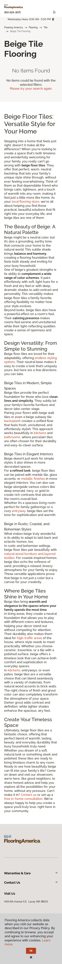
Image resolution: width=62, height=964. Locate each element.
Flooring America (13, 27)
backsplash (12, 421)
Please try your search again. (31, 88)
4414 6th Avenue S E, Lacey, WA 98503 (26, 901)
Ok (31, 950)
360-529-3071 (12, 12)
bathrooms (12, 437)
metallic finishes (33, 478)
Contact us (29, 795)
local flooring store (25, 201)
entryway (19, 511)
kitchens (40, 433)
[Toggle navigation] (54, 12)
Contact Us (12, 882)
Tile (46, 27)
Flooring (33, 27)
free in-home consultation (23, 799)
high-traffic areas (29, 638)
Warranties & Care (17, 873)
